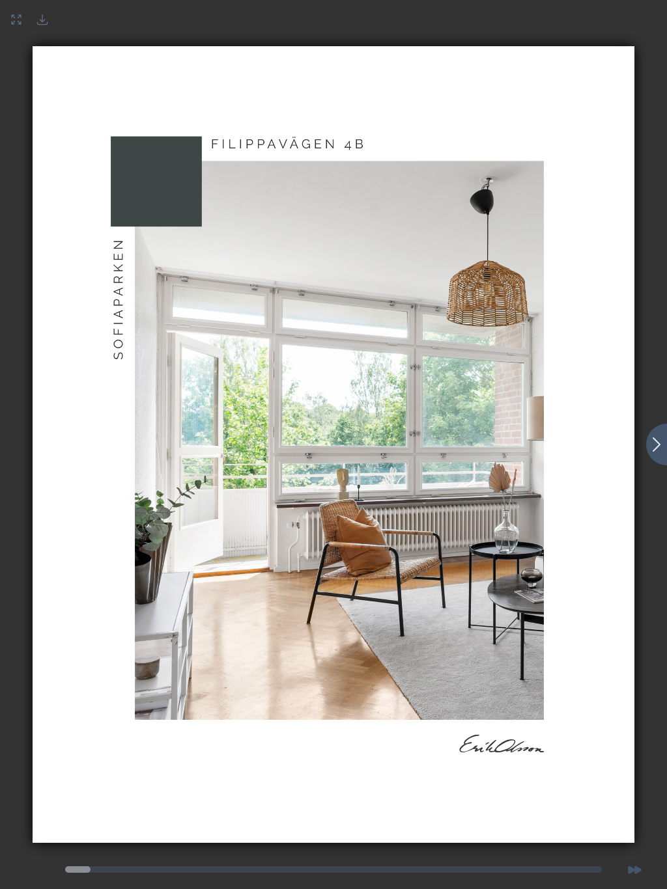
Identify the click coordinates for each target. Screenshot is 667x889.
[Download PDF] (42, 19)
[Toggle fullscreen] (16, 19)
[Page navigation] (78, 869)
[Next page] (656, 444)
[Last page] (634, 869)
